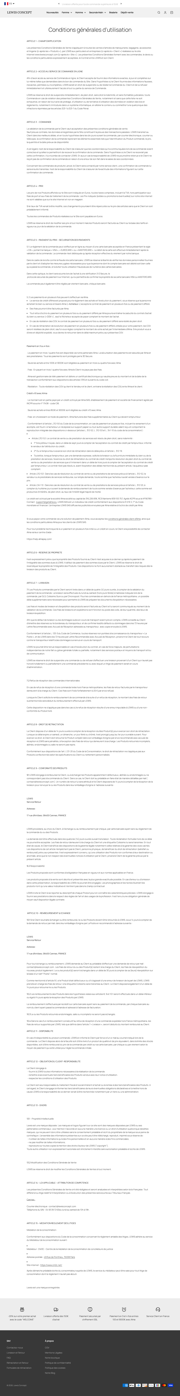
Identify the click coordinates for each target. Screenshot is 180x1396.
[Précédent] (58, 3)
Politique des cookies (55, 1367)
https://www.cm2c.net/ (51, 1265)
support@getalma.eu (46, 501)
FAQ (9, 1357)
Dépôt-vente (127, 12)
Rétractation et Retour (17, 1362)
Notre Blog (50, 1372)
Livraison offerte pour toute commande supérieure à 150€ (90, 3)
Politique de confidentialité (58, 1362)
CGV (47, 1347)
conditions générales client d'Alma (124, 518)
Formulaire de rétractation (19, 1367)
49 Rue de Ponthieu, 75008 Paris (59, 1257)
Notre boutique (52, 1357)
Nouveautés (52, 12)
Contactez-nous (15, 1347)
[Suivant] (121, 3)
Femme (65, 12)
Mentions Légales (53, 1352)
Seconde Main (96, 12)
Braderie (113, 12)
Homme (79, 12)
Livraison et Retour (16, 1352)
